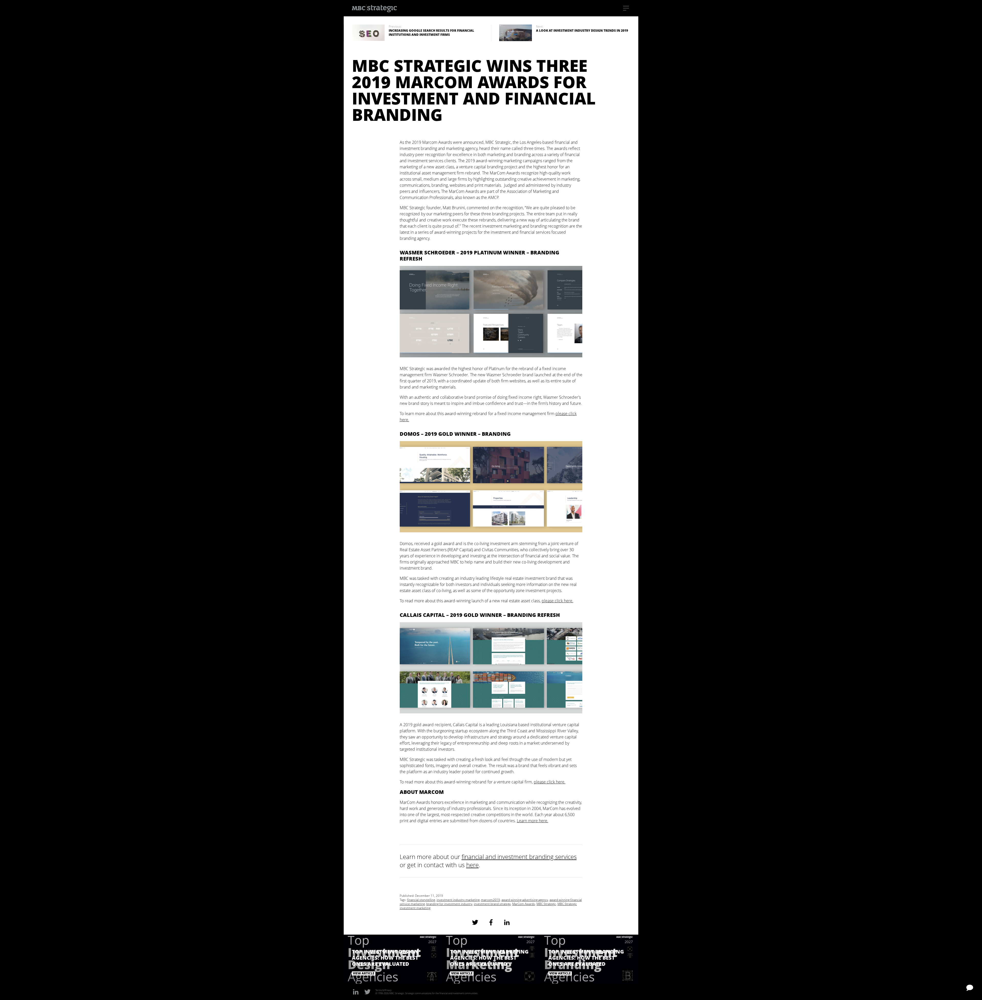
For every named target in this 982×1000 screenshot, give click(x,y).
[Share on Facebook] (491, 922)
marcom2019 (490, 900)
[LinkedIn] (356, 991)
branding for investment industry (449, 904)
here (472, 865)
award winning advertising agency (524, 900)
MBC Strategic (546, 904)
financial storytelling (421, 900)
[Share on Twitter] (475, 922)
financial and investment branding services (519, 856)
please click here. (557, 601)
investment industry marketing (458, 900)
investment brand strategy (492, 904)
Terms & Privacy (383, 990)
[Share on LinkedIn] (507, 922)
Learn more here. (532, 820)
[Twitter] (367, 991)
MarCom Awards (523, 904)
